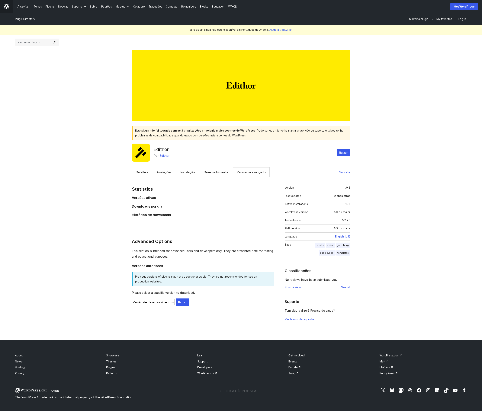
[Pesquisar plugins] (55, 42)
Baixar (343, 152)
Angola (55, 390)
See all (345, 287)
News (18, 361)
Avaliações (164, 172)
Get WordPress (464, 6)
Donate (294, 367)
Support (202, 361)
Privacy (19, 373)
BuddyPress (389, 373)
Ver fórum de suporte (299, 319)
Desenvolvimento (216, 172)
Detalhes (142, 172)
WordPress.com (391, 355)
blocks (320, 245)
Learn (200, 355)
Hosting (20, 367)
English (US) (342, 236)
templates (343, 252)
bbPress (386, 367)
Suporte (344, 172)
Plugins (110, 367)
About (19, 355)
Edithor (161, 149)
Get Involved (296, 355)
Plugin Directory (25, 19)
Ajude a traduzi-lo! (280, 29)
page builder (327, 252)
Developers (204, 367)
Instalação (187, 172)
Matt (384, 361)
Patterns (111, 373)
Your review (293, 287)
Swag (293, 373)
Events (292, 361)
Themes (111, 361)
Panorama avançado (251, 172)
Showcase (112, 355)
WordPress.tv (207, 373)
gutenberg (343, 245)
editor (330, 245)
